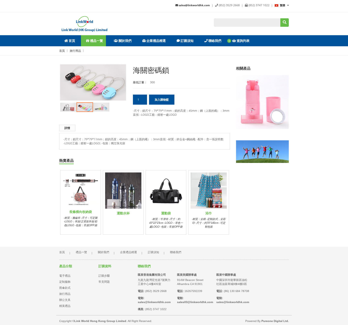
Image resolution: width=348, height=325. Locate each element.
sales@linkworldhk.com (194, 5)
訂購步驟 (104, 275)
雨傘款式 (64, 287)
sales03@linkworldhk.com (195, 302)
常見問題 (104, 281)
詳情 (67, 128)
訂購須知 (187, 40)
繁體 (282, 5)
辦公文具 (64, 299)
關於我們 (125, 40)
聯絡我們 (214, 40)
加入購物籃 (162, 99)
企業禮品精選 (156, 40)
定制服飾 (64, 281)
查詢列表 (243, 40)
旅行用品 (75, 50)
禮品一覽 (96, 40)
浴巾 (208, 213)
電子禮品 (64, 275)
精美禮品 (64, 305)
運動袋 (166, 213)
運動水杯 (123, 213)
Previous (54, 70)
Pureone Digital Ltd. (275, 321)
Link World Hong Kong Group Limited (100, 321)
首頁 (71, 40)
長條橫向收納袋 (80, 212)
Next (132, 70)
